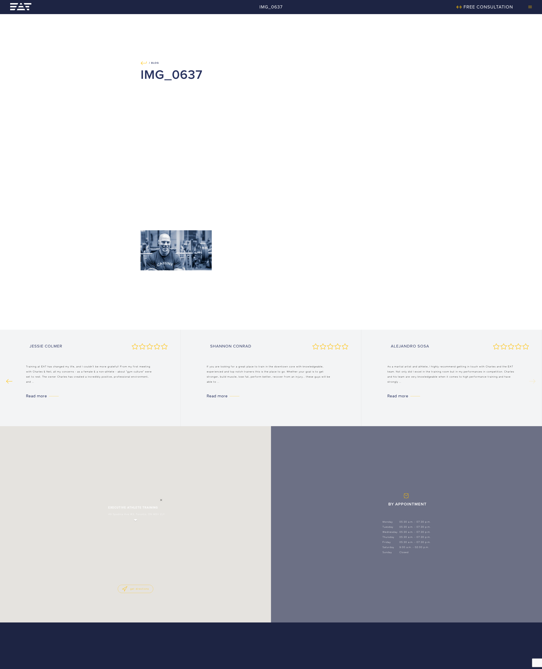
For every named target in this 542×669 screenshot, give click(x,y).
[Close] (161, 500)
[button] (135, 522)
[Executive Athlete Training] (20, 7)
